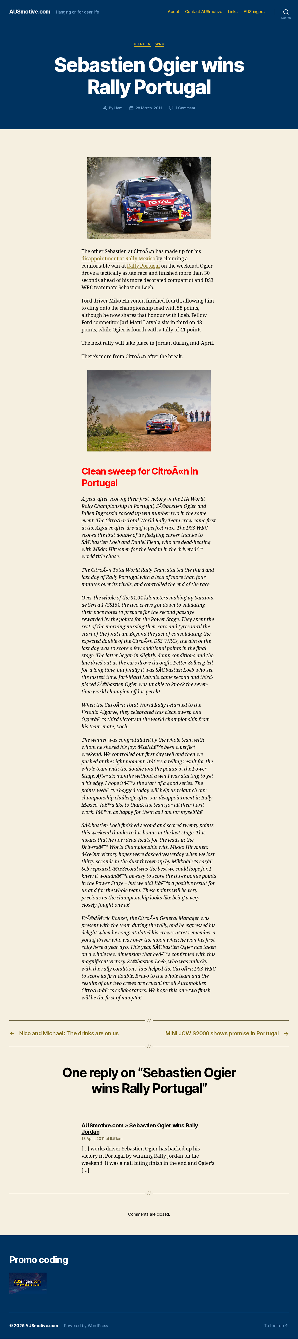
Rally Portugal (143, 266)
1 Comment (185, 108)
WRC (160, 44)
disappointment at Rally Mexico (118, 259)
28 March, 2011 (149, 108)
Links (233, 11)
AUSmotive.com (29, 11)
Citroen (142, 44)
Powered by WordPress (86, 1325)
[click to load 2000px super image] (149, 198)
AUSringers (254, 11)
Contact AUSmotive (203, 11)
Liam (118, 108)
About (173, 11)
